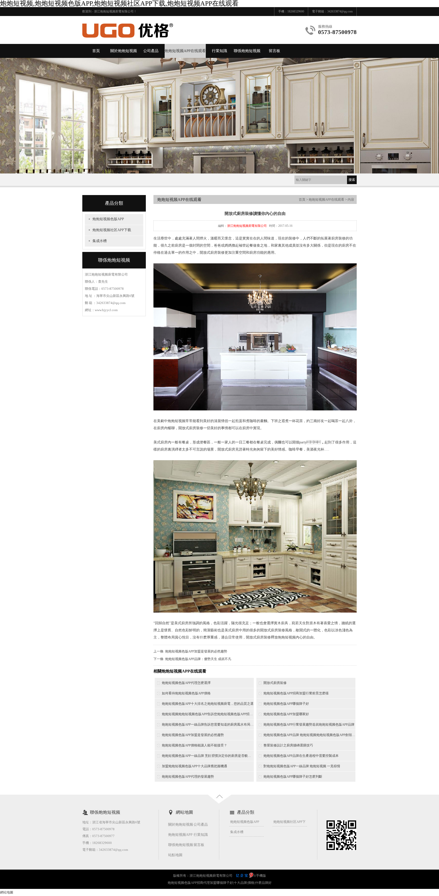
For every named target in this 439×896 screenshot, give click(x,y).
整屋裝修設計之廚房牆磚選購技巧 (288, 745)
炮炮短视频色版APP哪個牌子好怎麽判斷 (292, 776)
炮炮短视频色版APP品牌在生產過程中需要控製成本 (301, 756)
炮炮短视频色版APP (108, 219)
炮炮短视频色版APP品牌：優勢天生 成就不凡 (198, 659)
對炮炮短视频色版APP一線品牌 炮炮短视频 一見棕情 (301, 766)
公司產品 (151, 51)
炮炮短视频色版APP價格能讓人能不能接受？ (194, 745)
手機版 (261, 875)
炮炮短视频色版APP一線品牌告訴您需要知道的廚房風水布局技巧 (208, 724)
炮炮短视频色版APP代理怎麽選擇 (186, 683)
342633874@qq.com (340, 11)
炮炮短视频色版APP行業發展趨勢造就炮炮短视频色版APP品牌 (308, 724)
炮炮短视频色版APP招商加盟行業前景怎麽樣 (296, 693)
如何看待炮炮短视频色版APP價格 (186, 693)
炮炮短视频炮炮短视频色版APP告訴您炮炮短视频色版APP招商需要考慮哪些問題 (208, 714)
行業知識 (219, 51)
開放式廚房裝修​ (275, 683)
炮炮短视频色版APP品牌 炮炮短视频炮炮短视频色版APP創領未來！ (309, 735)
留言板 (274, 51)
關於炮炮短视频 (123, 51)
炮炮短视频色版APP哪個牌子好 (286, 704)
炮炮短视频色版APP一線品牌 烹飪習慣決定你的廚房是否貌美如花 (208, 756)
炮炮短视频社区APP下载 (111, 230)
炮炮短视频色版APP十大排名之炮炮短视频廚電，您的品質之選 (208, 704)
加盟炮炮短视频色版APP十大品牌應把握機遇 (194, 766)
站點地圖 (175, 855)
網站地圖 (6, 892)
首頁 (96, 51)
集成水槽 (99, 241)
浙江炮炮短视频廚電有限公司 (247, 226)
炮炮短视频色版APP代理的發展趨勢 (188, 776)
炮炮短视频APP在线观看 (185, 51)
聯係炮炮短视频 (247, 51)
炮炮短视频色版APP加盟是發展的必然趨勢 (196, 651)
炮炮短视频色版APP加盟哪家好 (286, 714)
